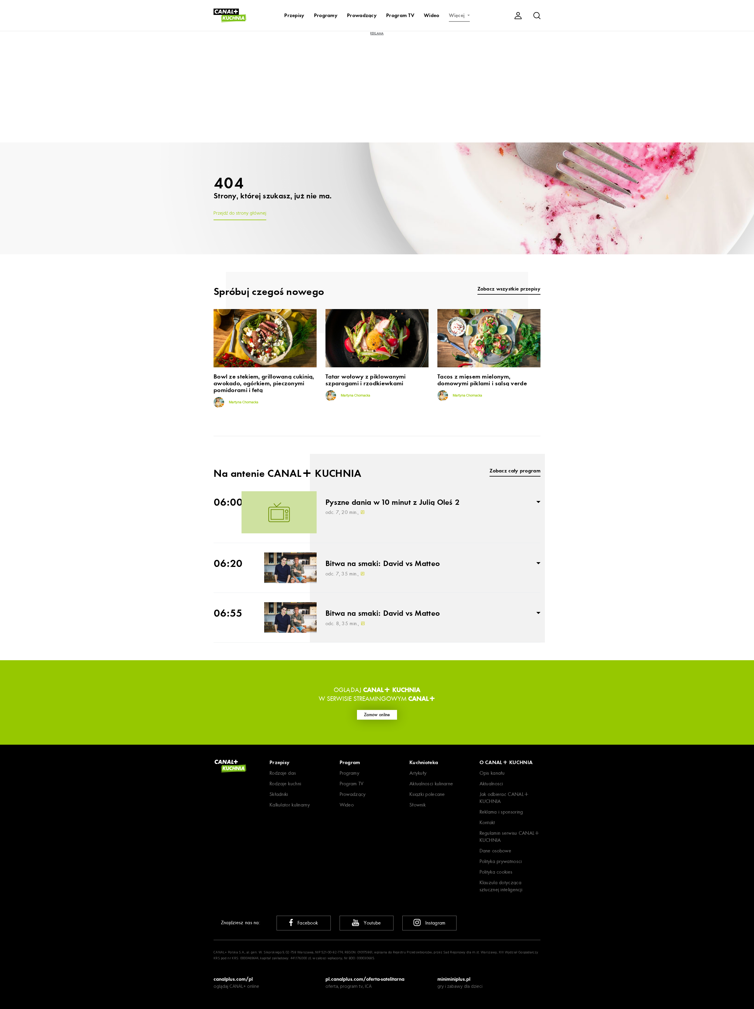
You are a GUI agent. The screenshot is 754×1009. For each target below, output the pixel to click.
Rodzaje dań (282, 773)
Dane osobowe (495, 851)
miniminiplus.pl (453, 979)
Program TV (400, 15)
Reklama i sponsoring (501, 812)
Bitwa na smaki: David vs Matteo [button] (382, 563)
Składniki (278, 794)
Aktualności (491, 784)
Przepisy (294, 15)
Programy (326, 15)
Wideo (431, 15)
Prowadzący (362, 15)
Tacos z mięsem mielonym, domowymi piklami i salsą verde (482, 380)
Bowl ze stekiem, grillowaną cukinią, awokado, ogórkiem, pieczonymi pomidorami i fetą (264, 383)
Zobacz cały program (515, 471)
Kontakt (487, 822)
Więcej (457, 15)
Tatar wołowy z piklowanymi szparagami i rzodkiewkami (365, 380)
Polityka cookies (495, 872)
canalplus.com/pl (233, 979)
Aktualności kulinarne (431, 784)
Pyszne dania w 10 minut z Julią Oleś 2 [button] (392, 502)
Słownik (417, 805)
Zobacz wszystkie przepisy (509, 289)
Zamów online (377, 714)
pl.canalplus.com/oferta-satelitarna (364, 979)
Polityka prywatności (500, 861)
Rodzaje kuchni (285, 784)
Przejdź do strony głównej (240, 213)
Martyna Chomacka (243, 402)
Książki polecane (427, 794)
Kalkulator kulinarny (289, 805)
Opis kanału (492, 773)
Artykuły (417, 773)
